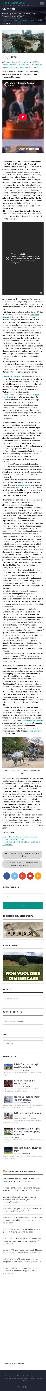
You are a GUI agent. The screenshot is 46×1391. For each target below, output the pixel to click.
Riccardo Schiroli (11, 62)
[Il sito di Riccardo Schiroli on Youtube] (30, 876)
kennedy (5, 67)
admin (5, 14)
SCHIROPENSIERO (18, 21)
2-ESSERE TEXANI (17, 839)
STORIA (27, 14)
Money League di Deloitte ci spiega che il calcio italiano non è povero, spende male (27, 1131)
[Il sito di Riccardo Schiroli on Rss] (38, 876)
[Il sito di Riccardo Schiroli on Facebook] (6, 876)
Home (6, 21)
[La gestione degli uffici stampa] (23, 930)
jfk (41, 65)
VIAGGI (21, 16)
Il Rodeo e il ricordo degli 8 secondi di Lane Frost (23, 855)
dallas (36, 65)
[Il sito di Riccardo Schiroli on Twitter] (14, 876)
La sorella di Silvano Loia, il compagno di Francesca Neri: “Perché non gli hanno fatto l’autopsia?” (20, 1199)
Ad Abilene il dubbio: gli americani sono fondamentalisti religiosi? (22, 864)
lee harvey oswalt (17, 67)
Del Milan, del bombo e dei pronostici (28, 1113)
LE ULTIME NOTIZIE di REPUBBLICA (20, 1171)
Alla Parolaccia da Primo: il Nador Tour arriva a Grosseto (27, 1098)
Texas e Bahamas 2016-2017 (13, 65)
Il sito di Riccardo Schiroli (13, 3)
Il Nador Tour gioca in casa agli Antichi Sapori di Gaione (26, 1066)
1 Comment (26, 1070)
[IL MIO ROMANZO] (23, 981)
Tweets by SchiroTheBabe (13, 1363)
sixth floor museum (32, 67)
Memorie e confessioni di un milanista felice (24, 1082)
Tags (5, 1034)
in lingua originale (23, 485)
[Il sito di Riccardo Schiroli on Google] (22, 876)
